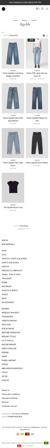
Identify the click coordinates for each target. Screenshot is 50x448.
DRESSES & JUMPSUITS (12, 271)
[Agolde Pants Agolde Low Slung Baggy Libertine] (13, 53)
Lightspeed (35, 427)
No (19, 446)
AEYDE (5, 376)
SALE (4, 255)
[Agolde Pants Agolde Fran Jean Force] (13, 143)
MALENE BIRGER (9, 345)
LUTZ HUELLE (8, 341)
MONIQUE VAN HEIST (11, 313)
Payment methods (10, 398)
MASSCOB (6, 325)
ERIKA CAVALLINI (9, 348)
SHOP (4, 251)
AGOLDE (5, 380)
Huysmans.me (25, 430)
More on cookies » (28, 446)
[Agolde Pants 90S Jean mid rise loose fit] (37, 53)
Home (15, 20)
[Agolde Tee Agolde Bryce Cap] (13, 188)
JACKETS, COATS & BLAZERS (14, 259)
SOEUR (5, 364)
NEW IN (5, 240)
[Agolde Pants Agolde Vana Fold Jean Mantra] (13, 98)
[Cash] (18, 435)
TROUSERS (7, 279)
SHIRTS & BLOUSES (10, 263)
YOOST (5, 372)
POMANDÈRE (7, 317)
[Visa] (32, 435)
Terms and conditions (11, 394)
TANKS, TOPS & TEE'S (11, 275)
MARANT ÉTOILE (9, 337)
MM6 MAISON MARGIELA (12, 368)
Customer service (9, 406)
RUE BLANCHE (8, 329)
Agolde (34, 20)
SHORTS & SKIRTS (10, 290)
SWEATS (5, 267)
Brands (24, 20)
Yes (46, 443)
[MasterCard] (27, 435)
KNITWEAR (6, 286)
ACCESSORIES (8, 302)
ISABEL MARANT (9, 360)
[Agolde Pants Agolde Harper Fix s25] (37, 98)
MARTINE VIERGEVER (11, 333)
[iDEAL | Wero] (22, 435)
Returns (5, 402)
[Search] (43, 9)
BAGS (4, 298)
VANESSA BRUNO (9, 321)
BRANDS (5, 309)
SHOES (5, 294)
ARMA (4, 356)
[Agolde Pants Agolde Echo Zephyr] (37, 143)
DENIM (4, 283)
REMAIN (5, 352)
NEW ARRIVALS (8, 244)
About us (5, 390)
